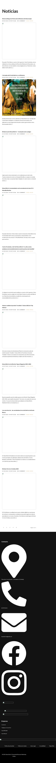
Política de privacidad (9, 746)
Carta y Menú (12, 179)
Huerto (6, 186)
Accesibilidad (42, 746)
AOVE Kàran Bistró (9, 189)
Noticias (13, 251)
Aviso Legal (33, 746)
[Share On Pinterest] (41, 67)
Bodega (13, 181)
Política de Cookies (22, 746)
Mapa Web (51, 746)
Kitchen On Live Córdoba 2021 (10, 469)
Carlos (20, 189)
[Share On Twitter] (39, 67)
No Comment (21, 251)
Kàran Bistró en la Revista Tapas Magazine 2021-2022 (16, 364)
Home (4, 181)
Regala (27, 189)
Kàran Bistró (6, 184)
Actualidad (6, 192)
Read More (29, 251)
